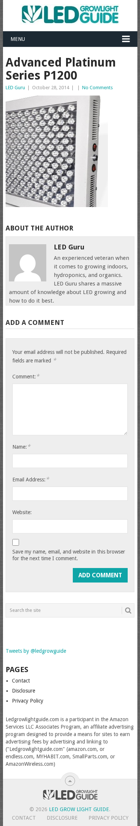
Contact (21, 681)
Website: (22, 512)
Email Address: (30, 479)
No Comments (97, 87)
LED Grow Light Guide (79, 809)
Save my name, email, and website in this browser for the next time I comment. (68, 555)
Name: (21, 446)
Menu (17, 39)
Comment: (25, 376)
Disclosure (23, 691)
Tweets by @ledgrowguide (36, 651)
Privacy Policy (27, 701)
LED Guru (15, 87)
